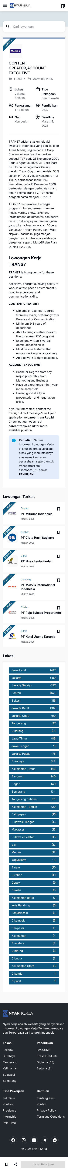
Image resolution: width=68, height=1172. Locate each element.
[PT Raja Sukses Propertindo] (12, 612)
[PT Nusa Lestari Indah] (12, 561)
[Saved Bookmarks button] (63, 5)
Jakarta (8, 1050)
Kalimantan (10, 1068)
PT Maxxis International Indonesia (38, 587)
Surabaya (9, 1056)
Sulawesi (9, 1074)
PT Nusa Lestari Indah (37, 561)
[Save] (58, 509)
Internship (9, 1116)
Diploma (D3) (45, 1062)
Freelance (9, 1110)
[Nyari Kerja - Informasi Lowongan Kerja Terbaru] (20, 6)
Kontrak (8, 1104)
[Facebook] (13, 1140)
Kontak (41, 1104)
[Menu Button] (5, 5)
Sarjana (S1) (45, 1068)
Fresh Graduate (47, 1056)
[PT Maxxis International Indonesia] (12, 586)
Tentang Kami (46, 1098)
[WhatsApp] (55, 1140)
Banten (24, 508)
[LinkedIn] (34, 1140)
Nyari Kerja (39, 1149)
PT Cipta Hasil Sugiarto (37, 537)
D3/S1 (24, 555)
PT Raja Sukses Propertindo (41, 613)
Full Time (9, 1098)
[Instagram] (23, 1140)
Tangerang (10, 1062)
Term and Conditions (51, 1116)
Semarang (9, 1081)
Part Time (9, 1123)
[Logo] (18, 1013)
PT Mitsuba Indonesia (36, 514)
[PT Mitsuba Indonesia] (12, 513)
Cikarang (26, 579)
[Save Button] (6, 1164)
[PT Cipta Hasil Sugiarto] (12, 537)
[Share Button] (15, 1164)
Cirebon (25, 532)
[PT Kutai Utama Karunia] (12, 636)
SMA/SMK (44, 1050)
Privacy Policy (46, 1110)
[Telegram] (44, 1140)
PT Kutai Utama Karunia (38, 636)
